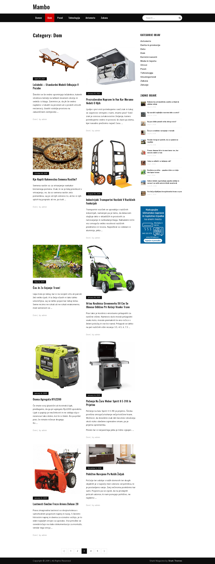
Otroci (143, 65)
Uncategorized (148, 77)
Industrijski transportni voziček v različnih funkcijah (110, 201)
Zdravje (144, 85)
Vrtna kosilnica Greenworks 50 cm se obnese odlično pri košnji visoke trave (108, 305)
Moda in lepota (148, 61)
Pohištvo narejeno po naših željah (105, 474)
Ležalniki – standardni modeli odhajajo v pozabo (56, 86)
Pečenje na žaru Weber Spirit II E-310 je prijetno (108, 402)
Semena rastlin (40, 185)
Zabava (104, 17)
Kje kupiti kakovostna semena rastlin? (55, 179)
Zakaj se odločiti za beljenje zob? (159, 161)
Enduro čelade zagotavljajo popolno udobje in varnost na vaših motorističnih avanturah (163, 182)
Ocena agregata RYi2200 (47, 399)
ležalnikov (69, 94)
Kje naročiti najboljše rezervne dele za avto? (163, 112)
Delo (143, 49)
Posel (60, 17)
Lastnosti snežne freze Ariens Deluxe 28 (55, 504)
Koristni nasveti (148, 57)
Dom (50, 17)
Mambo (41, 6)
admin (44, 119)
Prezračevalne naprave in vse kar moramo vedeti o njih (109, 101)
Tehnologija (74, 17)
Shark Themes (175, 561)
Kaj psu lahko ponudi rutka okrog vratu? (161, 121)
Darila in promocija (150, 45)
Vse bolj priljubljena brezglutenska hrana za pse (164, 191)
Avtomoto (90, 17)
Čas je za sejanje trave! (46, 288)
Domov (38, 17)
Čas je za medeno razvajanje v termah (160, 131)
